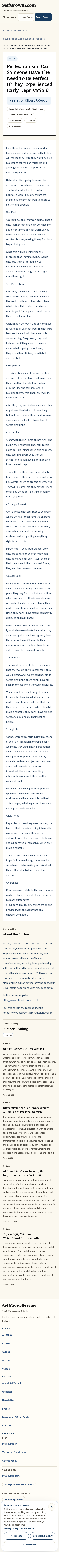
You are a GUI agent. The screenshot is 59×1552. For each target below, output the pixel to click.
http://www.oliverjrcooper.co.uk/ (21, 1000)
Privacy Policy (9, 1444)
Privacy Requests (11, 1476)
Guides (6, 1352)
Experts (6, 1343)
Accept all (16, 1536)
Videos (6, 1369)
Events (6, 1409)
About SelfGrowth (12, 1383)
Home (6, 30)
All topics (7, 1335)
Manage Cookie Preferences (19, 1484)
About (6, 17)
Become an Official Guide (15, 1417)
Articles (19, 30)
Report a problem (14, 1499)
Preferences (29, 1544)
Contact (6, 1425)
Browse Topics (26, 17)
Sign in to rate (15, 126)
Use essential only (43, 1536)
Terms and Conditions (14, 1452)
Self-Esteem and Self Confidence (22, 39)
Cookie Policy (9, 1461)
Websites (7, 1392)
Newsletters (9, 1400)
